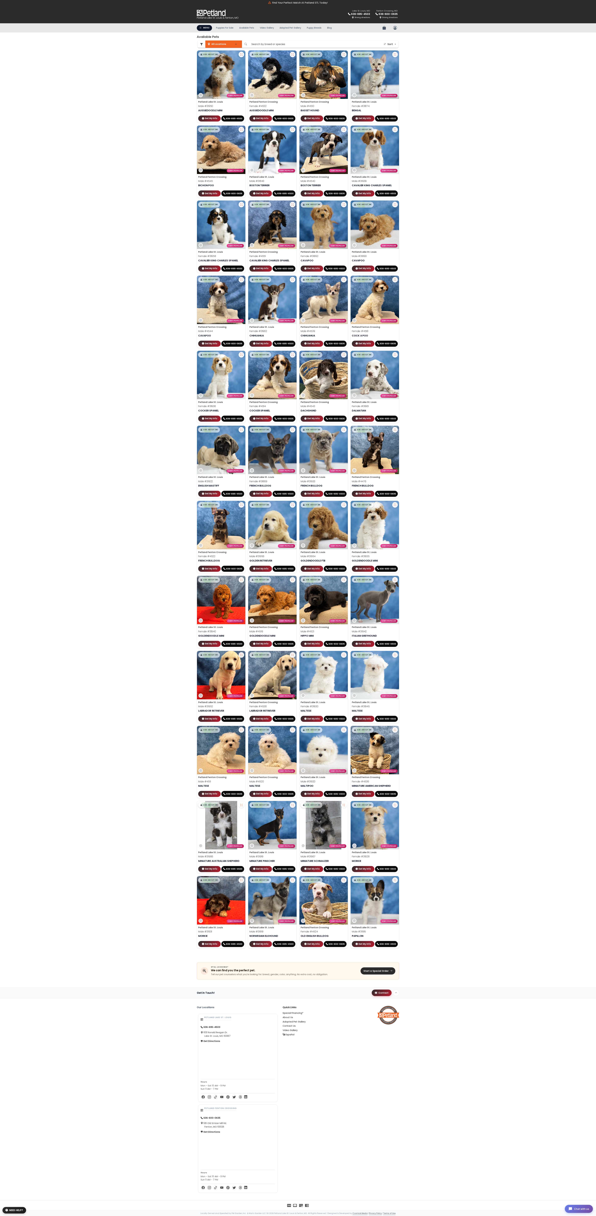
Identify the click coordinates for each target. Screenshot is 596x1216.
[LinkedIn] (245, 1096)
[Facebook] (203, 1096)
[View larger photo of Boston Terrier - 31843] (292, 129)
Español (289, 1034)
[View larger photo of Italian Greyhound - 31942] (395, 580)
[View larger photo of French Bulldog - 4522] (241, 505)
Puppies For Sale (224, 27)
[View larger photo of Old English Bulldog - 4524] (344, 880)
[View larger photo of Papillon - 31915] (395, 880)
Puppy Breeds (314, 27)
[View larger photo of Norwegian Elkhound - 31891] (292, 880)
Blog (329, 27)
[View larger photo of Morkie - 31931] (241, 880)
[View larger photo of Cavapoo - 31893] (395, 204)
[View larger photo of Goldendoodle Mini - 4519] (292, 580)
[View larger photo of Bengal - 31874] (395, 54)
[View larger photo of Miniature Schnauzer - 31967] (344, 805)
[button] (209, 54)
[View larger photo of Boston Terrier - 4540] (344, 129)
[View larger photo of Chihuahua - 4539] (344, 279)
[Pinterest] (228, 1096)
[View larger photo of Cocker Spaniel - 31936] (241, 355)
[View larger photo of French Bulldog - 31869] (292, 430)
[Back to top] (396, 993)
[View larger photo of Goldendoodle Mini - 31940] (241, 580)
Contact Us (289, 1025)
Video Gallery (267, 27)
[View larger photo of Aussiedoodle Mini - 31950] (241, 54)
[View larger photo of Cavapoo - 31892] (344, 204)
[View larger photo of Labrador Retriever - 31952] (241, 655)
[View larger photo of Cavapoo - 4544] (241, 279)
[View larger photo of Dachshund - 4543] (344, 355)
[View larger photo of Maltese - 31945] (395, 655)
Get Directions (211, 1041)
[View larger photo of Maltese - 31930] (344, 655)
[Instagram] (209, 1096)
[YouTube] (221, 1096)
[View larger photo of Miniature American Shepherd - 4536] (395, 730)
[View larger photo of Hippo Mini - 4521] (344, 580)
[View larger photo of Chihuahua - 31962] (292, 279)
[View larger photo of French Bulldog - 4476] (395, 430)
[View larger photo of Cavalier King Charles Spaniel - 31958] (241, 204)
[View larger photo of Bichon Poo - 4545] (241, 129)
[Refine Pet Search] (201, 44)
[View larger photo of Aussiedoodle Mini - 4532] (292, 54)
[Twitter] (234, 1096)
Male (205, 106)
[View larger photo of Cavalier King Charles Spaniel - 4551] (292, 204)
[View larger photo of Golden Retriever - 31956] (292, 505)
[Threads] (240, 1096)
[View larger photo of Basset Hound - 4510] (344, 54)
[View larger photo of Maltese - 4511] (241, 730)
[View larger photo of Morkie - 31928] (395, 805)
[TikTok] (215, 1096)
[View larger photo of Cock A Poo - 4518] (395, 279)
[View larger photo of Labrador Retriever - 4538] (292, 655)
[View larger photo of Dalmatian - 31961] (395, 355)
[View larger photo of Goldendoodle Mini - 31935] (395, 505)
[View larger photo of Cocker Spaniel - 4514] (292, 355)
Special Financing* (293, 1013)
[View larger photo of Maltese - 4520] (292, 730)
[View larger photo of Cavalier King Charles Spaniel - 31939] (395, 129)
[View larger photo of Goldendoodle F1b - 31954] (344, 505)
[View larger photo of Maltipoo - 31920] (344, 730)
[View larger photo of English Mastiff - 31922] (241, 430)
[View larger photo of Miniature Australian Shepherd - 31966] (241, 805)
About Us (288, 1017)
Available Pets (246, 27)
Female (257, 106)
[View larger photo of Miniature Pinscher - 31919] (292, 805)
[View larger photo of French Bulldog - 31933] (344, 430)
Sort (390, 44)
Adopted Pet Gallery (290, 27)
